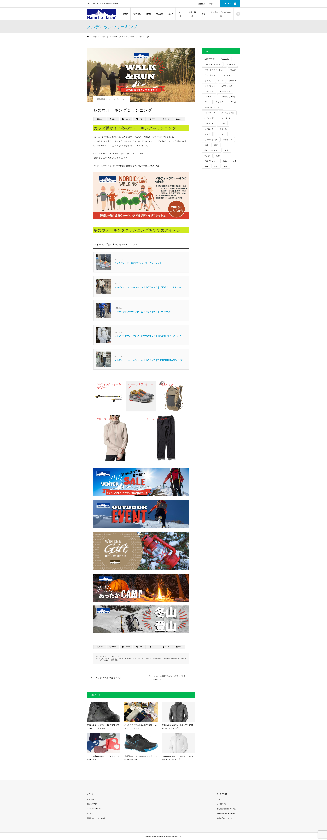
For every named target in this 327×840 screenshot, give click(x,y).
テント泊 (219, 102)
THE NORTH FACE (212, 64)
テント (207, 102)
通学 (234, 161)
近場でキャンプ (211, 161)
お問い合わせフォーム (224, 818)
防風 (225, 166)
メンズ (207, 134)
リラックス (227, 140)
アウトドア (230, 64)
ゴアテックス (226, 86)
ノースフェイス (227, 113)
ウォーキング (121, 658)
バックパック (225, 118)
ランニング (106, 660)
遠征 (206, 166)
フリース (223, 129)
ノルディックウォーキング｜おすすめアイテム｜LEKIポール (142, 312)
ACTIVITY (137, 14)
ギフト (220, 81)
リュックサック (211, 140)
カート (232, 4)
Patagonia (225, 59)
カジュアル (225, 75)
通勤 (225, 161)
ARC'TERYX (209, 59)
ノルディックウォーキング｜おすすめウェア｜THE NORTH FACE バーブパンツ (149, 360)
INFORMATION (92, 804)
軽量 (116, 660)
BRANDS (159, 14)
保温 (206, 145)
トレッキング (210, 113)
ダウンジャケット (228, 97)
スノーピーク (225, 91)
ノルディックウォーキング (117, 99)
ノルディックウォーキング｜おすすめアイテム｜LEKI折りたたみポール (148, 287)
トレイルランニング (134, 658)
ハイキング (209, 118)
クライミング (210, 86)
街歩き (207, 156)
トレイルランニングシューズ (151, 658)
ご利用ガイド (221, 804)
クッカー (232, 81)
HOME (125, 14)
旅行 (112, 660)
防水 (216, 166)
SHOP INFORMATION (94, 809)
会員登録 (201, 4)
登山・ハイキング (212, 150)
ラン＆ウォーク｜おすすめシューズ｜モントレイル (138, 263)
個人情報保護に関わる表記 (226, 813)
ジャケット (209, 91)
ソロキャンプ (210, 97)
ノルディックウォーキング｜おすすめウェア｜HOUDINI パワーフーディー (149, 336)
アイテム (90, 813)
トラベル (232, 102)
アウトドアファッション (214, 70)
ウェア (114, 658)
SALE (170, 14)
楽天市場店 (192, 14)
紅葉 (227, 150)
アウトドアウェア (104, 658)
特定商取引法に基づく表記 (226, 809)
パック (222, 124)
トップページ (91, 799)
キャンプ (208, 81)
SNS (203, 14)
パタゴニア (209, 124)
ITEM (148, 14)
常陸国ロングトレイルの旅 (221, 14)
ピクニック (209, 129)
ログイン (212, 4)
